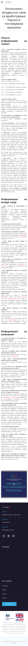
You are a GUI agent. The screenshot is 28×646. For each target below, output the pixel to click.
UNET (14, 641)
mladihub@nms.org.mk (8, 530)
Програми (5, 585)
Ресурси (4, 598)
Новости (4, 593)
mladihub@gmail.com (14, 320)
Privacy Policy (14, 643)
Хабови (4, 589)
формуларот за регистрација (11, 397)
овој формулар (23, 237)
